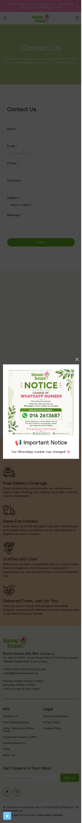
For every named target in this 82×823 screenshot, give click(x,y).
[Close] (77, 359)
